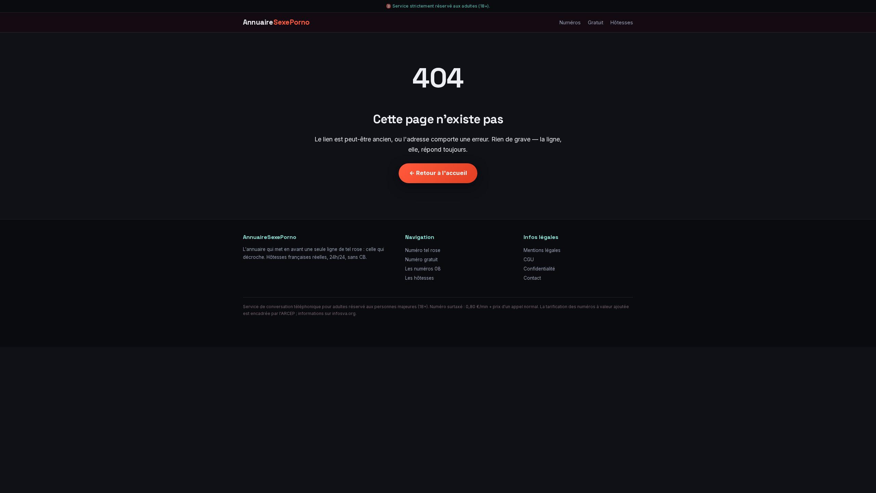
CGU (529, 259)
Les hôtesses (419, 278)
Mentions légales (542, 250)
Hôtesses (621, 22)
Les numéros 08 (423, 268)
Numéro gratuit (421, 259)
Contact (532, 278)
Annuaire (276, 22)
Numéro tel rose (422, 250)
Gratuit (595, 22)
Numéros (570, 22)
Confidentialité (539, 268)
